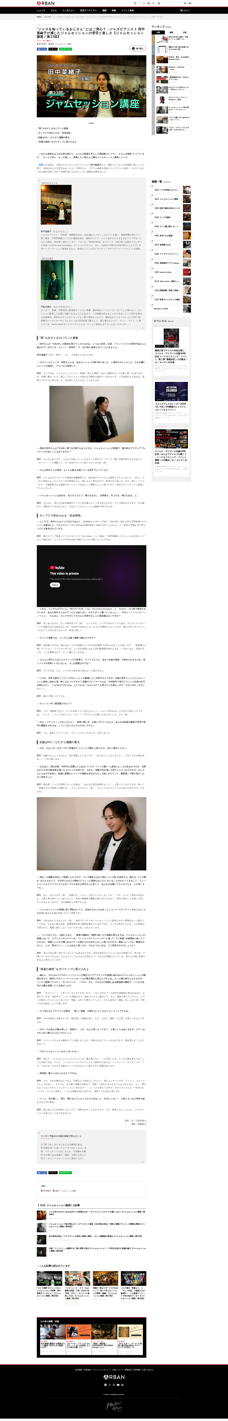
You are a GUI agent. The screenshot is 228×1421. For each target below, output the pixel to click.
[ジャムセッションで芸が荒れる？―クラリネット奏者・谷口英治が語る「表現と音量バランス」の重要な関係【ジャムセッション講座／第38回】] (162, 110)
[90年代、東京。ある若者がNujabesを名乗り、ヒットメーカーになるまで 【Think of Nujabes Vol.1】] (162, 59)
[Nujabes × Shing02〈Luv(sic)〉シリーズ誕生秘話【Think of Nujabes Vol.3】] (162, 69)
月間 (184, 32)
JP (185, 3)
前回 (41, 164)
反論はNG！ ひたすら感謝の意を (54, 137)
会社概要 (78, 1370)
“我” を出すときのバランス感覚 (53, 128)
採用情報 (137, 1370)
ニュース (41, 10)
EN (190, 3)
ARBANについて (167, 10)
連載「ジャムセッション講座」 (62, 44)
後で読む (140, 48)
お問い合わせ (147, 1370)
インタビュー (68, 10)
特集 (114, 10)
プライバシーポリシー (101, 1370)
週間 (171, 32)
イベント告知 (127, 10)
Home (39, 17)
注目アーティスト (88, 10)
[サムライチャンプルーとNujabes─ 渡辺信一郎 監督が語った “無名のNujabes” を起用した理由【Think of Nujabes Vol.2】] (162, 100)
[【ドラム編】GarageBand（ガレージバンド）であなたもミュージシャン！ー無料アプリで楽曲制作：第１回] (162, 120)
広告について (117, 1370)
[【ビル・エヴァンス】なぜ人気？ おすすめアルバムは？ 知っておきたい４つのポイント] (162, 130)
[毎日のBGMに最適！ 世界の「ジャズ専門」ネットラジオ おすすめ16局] (162, 39)
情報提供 (128, 1370)
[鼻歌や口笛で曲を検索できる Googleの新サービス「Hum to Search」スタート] (162, 49)
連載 (104, 10)
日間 (158, 32)
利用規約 (87, 1370)
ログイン (187, 10)
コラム (54, 10)
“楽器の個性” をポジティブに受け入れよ (57, 141)
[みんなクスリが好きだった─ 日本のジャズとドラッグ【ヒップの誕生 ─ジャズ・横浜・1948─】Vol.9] (162, 89)
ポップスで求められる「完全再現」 (55, 132)
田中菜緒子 (43, 44)
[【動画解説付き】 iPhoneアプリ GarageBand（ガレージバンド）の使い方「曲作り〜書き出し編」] (162, 79)
